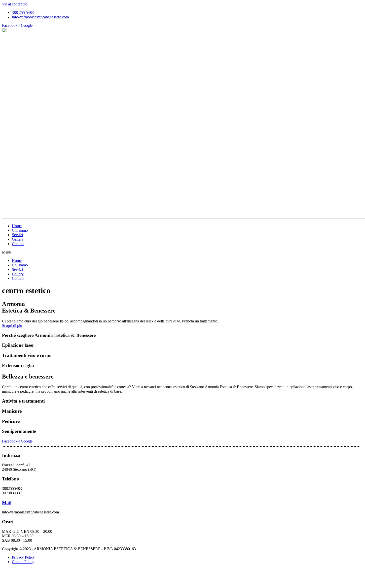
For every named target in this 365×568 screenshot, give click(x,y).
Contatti (18, 244)
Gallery (18, 239)
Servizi (17, 235)
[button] (182, 252)
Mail (6, 502)
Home (17, 226)
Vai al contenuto (14, 4)
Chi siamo (20, 230)
